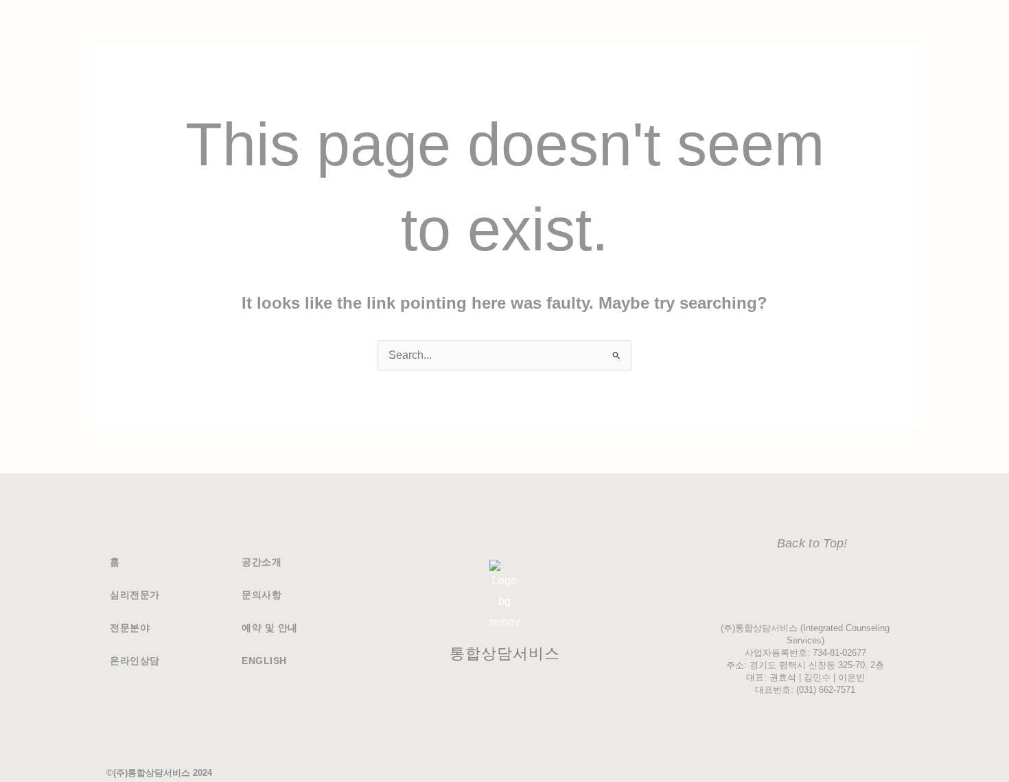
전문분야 (130, 627)
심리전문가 (135, 594)
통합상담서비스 (505, 653)
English (264, 660)
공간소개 (261, 561)
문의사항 (261, 594)
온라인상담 (135, 660)
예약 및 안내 (270, 627)
